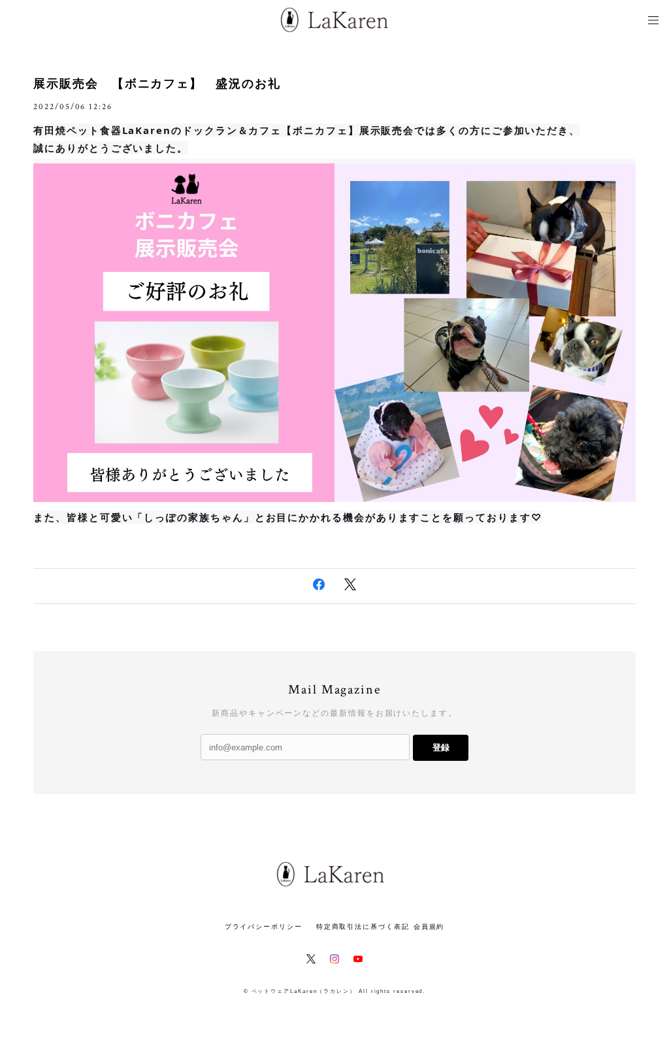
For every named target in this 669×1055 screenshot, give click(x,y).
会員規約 (429, 926)
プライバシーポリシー (263, 926)
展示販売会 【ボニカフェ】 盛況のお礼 (156, 83)
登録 (440, 747)
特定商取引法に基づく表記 (363, 926)
